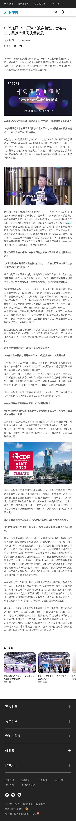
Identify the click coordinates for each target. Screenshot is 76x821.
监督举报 (42, 780)
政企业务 (54, 4)
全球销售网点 (28, 785)
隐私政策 (9, 785)
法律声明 (58, 780)
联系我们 (26, 780)
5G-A (69, 223)
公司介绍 (9, 780)
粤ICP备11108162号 (15, 809)
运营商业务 (39, 4)
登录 (54, 12)
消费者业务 (23, 4)
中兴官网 (8, 4)
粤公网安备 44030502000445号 (20, 814)
